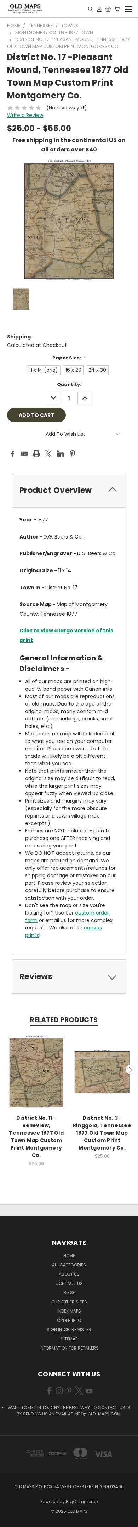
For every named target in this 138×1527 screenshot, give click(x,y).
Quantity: (69, 384)
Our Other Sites (69, 1302)
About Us (69, 1274)
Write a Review (25, 115)
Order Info (69, 1320)
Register (81, 1330)
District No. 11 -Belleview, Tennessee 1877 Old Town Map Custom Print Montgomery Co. (36, 1136)
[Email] (24, 453)
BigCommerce (82, 1502)
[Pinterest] (72, 453)
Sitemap (69, 1339)
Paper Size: (69, 357)
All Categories (69, 1265)
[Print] (36, 453)
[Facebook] (12, 453)
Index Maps (69, 1311)
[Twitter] (48, 453)
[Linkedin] (60, 453)
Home (69, 1256)
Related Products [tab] (64, 1020)
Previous (8, 1069)
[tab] (69, 490)
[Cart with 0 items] (117, 8)
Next (130, 1069)
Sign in (55, 1330)
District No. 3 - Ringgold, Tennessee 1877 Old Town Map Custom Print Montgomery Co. (102, 1132)
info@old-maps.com (97, 1414)
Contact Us (69, 1283)
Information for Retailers (69, 1348)
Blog (69, 1293)
